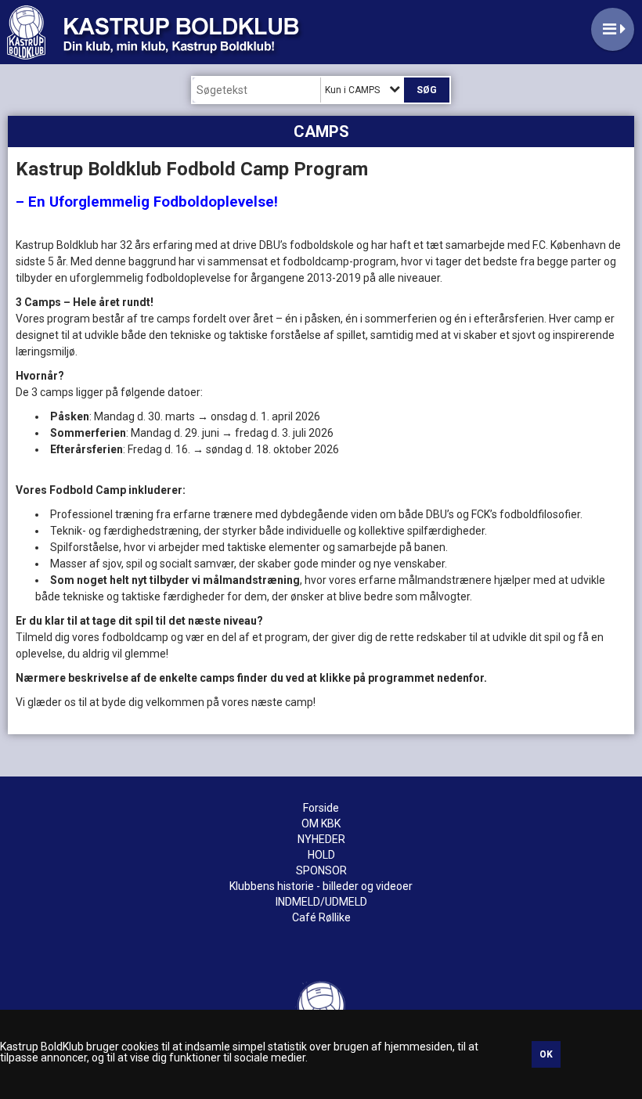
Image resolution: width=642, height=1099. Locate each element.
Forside (321, 808)
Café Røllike (321, 917)
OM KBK (321, 823)
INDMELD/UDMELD (321, 901)
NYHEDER (321, 839)
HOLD (321, 855)
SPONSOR (321, 870)
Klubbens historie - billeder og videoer (321, 886)
